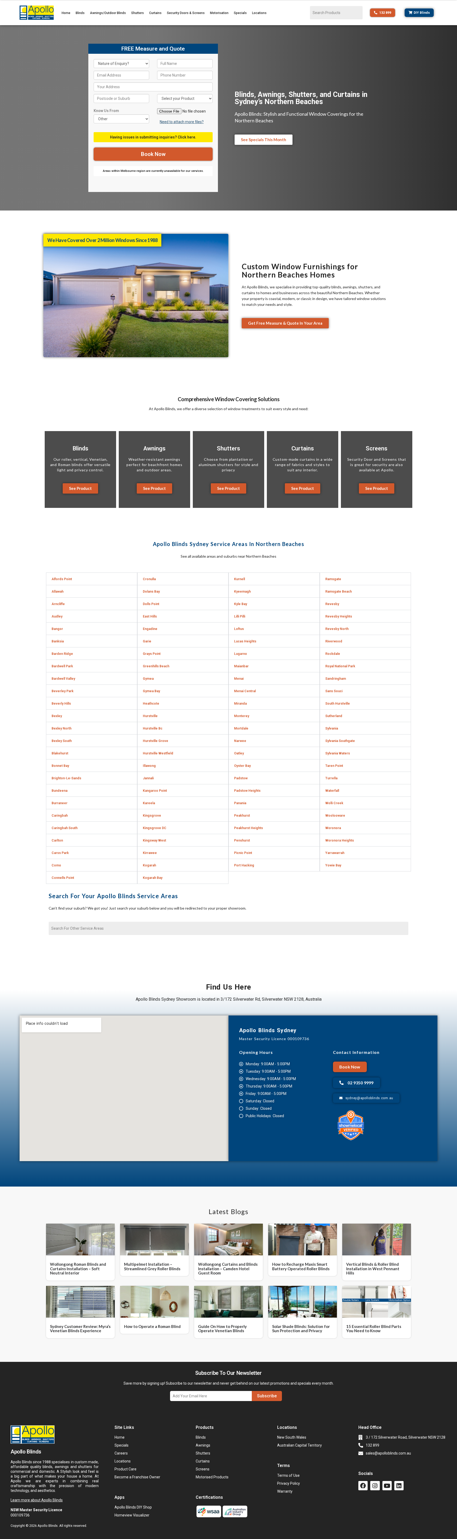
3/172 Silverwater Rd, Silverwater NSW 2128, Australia (271, 999)
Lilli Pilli (239, 616)
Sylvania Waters (337, 753)
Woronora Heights (339, 840)
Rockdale (332, 654)
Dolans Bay (151, 591)
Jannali (148, 778)
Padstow (241, 778)
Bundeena (59, 791)
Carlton (57, 840)
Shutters (137, 13)
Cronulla (149, 579)
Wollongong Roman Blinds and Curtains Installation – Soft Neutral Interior (78, 1268)
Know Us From (106, 111)
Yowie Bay (333, 865)
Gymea (148, 679)
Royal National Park (340, 666)
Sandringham (335, 679)
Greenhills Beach (156, 666)
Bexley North (61, 728)
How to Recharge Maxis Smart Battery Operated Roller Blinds (301, 1266)
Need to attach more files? (182, 122)
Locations (259, 13)
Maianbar (241, 666)
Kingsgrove (152, 815)
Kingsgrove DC (154, 828)
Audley (57, 616)
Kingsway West (154, 840)
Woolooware (335, 815)
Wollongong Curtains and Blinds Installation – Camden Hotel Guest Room (228, 1268)
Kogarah (149, 865)
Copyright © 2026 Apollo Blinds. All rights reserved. (49, 1526)
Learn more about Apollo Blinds (37, 1500)
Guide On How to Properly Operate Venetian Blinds (222, 1328)
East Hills (150, 616)
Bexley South (62, 741)
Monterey (241, 716)
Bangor (57, 629)
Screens (376, 448)
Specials (240, 13)
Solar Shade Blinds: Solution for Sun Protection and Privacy (301, 1328)
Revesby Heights (338, 616)
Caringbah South (64, 828)
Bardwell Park (62, 666)
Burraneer (59, 803)
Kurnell (239, 579)
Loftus (239, 629)
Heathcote (151, 703)
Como (56, 865)
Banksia (58, 641)
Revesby (332, 604)
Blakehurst (60, 753)
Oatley (239, 753)
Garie (147, 641)
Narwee (240, 741)
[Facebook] (363, 1485)
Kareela (149, 803)
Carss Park (60, 853)
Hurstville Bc (152, 728)
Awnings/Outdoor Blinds (108, 13)
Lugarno (240, 654)
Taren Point (334, 766)
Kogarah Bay (152, 878)
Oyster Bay (242, 766)
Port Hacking (244, 865)
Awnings (154, 448)
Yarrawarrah (334, 853)
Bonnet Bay (60, 766)
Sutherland (333, 716)
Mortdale (241, 728)
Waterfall (332, 791)
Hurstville (150, 716)
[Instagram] (375, 1485)
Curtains (155, 13)
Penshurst (242, 840)
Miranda (240, 703)
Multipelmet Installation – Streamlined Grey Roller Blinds (152, 1266)
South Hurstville (337, 703)
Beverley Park (63, 691)
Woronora (333, 828)
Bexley (57, 716)
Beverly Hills (61, 703)
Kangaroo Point (155, 791)
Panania (240, 803)
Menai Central (245, 691)
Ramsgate (333, 579)
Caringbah (60, 815)
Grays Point (152, 654)
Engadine (150, 629)
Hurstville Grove (155, 741)
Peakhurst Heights (248, 828)
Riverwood (333, 641)
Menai (239, 679)
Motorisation (219, 13)
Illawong (149, 766)
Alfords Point (62, 579)
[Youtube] (387, 1485)
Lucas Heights (245, 641)
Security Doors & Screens (186, 13)
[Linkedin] (399, 1485)
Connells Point (63, 878)
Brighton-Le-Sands (66, 778)
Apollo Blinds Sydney (267, 1030)
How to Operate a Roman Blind (152, 1326)
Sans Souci (333, 691)
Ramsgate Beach (338, 591)
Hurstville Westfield (158, 753)
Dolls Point (151, 604)
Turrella (331, 778)
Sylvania (331, 728)
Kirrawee (150, 853)
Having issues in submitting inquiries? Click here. (153, 137)
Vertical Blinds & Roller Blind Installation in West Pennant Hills (372, 1268)
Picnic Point (243, 853)
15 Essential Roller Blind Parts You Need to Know (373, 1328)
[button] (91, 579)
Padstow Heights (247, 791)
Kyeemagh (242, 591)
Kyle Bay (240, 604)
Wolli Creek (334, 803)
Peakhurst (242, 815)
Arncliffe (58, 604)
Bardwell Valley (63, 679)
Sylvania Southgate (340, 741)
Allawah (57, 591)
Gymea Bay (151, 691)
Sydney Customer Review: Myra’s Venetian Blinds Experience (80, 1328)
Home (66, 13)
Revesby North (337, 629)
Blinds (80, 13)
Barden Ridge (62, 654)
